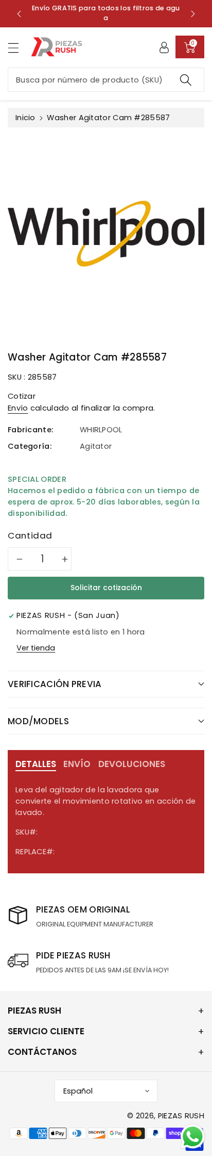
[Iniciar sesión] (164, 47)
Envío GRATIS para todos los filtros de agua (106, 13)
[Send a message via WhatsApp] (193, 1136)
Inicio (25, 117)
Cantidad (30, 535)
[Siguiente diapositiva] (193, 13)
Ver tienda (35, 648)
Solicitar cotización (106, 587)
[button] (18, 47)
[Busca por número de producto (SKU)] (186, 79)
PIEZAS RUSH (181, 1116)
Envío (18, 408)
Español (78, 1091)
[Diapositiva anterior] (19, 13)
